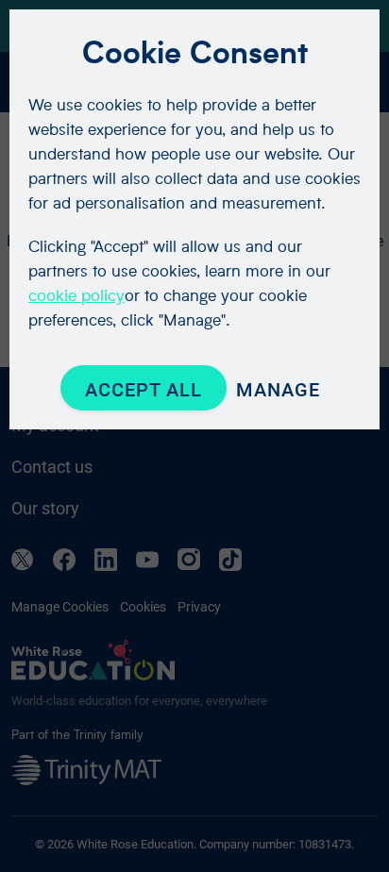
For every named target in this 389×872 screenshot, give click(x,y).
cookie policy (76, 295)
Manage (278, 389)
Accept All (143, 389)
